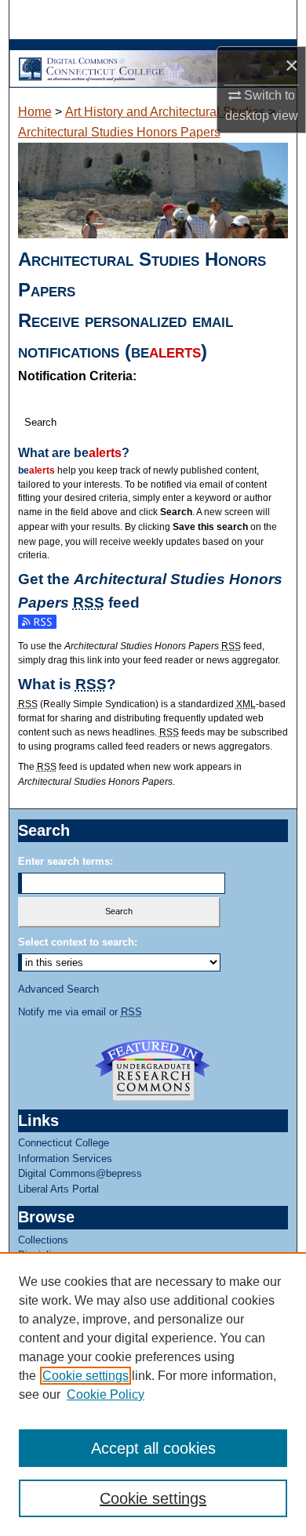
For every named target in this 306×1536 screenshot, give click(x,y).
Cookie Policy (105, 1394)
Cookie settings (85, 1375)
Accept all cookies (153, 1448)
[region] (153, 1394)
